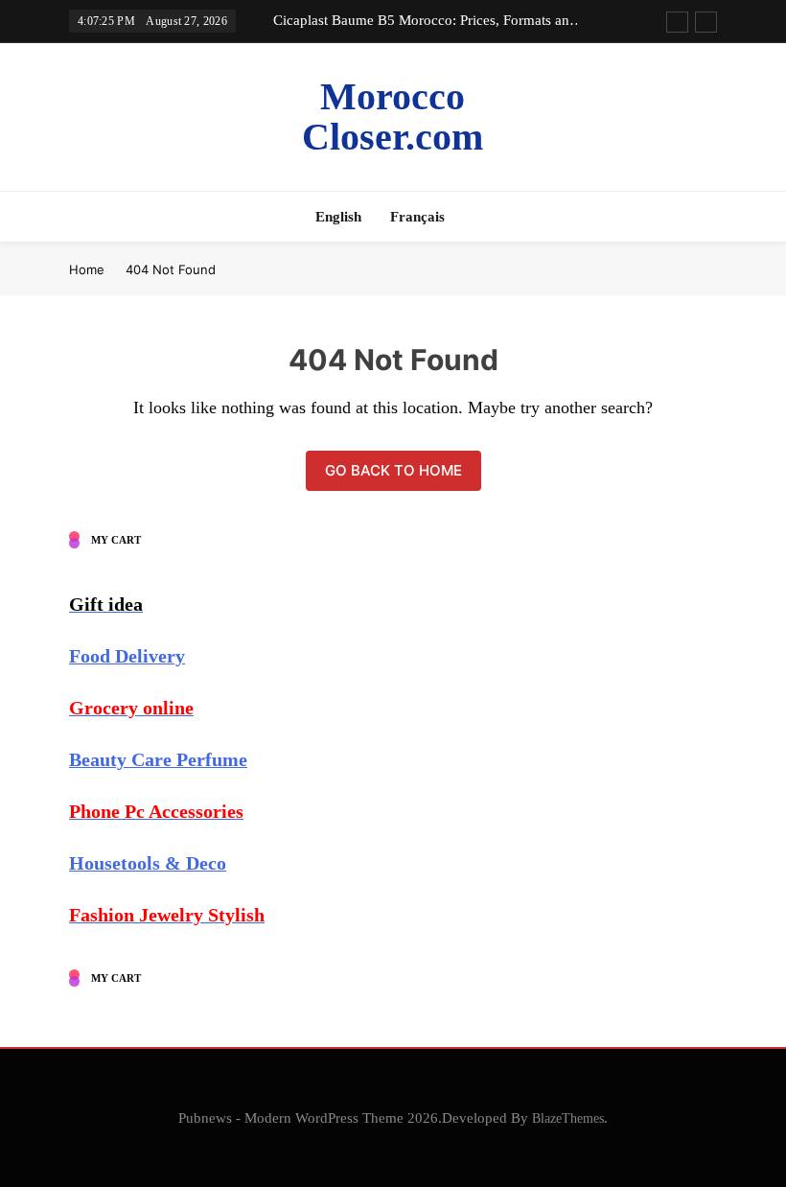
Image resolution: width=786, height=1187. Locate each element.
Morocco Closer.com (392, 116)
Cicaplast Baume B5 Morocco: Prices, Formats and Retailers (425, 20)
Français (417, 216)
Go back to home (393, 470)
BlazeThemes (568, 1118)
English (338, 216)
